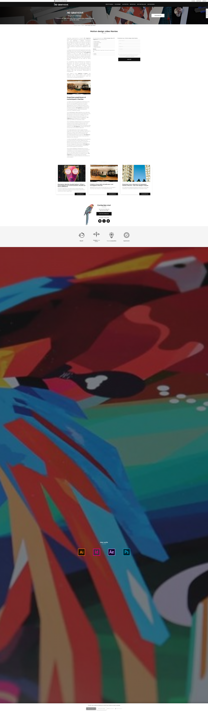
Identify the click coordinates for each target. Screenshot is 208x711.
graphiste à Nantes (78, 40)
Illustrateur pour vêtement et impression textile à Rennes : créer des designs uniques (135, 185)
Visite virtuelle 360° (141, 4)
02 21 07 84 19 (58, 1)
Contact (204, 0)
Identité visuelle (109, 4)
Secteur (79, 25)
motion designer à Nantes (75, 148)
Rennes (95, 54)
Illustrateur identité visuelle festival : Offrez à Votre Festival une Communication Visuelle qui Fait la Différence (71, 185)
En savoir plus (158, 15)
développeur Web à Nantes (76, 112)
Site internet (118, 4)
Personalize (111, 708)
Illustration (125, 4)
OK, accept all (91, 708)
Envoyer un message (104, 213)
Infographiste (96, 44)
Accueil (193, 0)
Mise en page (133, 4)
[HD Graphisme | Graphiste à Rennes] (61, 4)
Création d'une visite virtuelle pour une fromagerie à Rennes (101, 185)
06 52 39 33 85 (64, 1)
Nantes (83, 25)
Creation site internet (97, 42)
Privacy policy (119, 708)
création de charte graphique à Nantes (77, 101)
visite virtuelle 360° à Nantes (74, 139)
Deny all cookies (102, 708)
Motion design (151, 4)
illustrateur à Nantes (74, 121)
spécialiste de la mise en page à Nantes (78, 129)
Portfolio (198, 0)
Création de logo (97, 41)
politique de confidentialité (130, 56)
